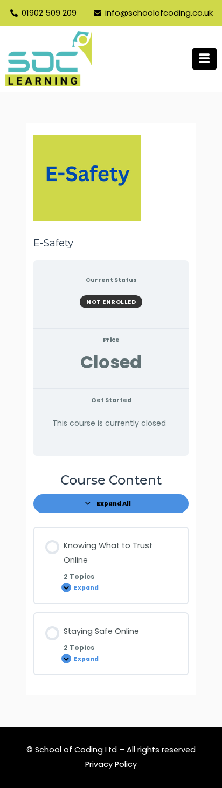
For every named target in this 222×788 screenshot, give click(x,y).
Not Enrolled (111, 302)
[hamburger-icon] (204, 59)
